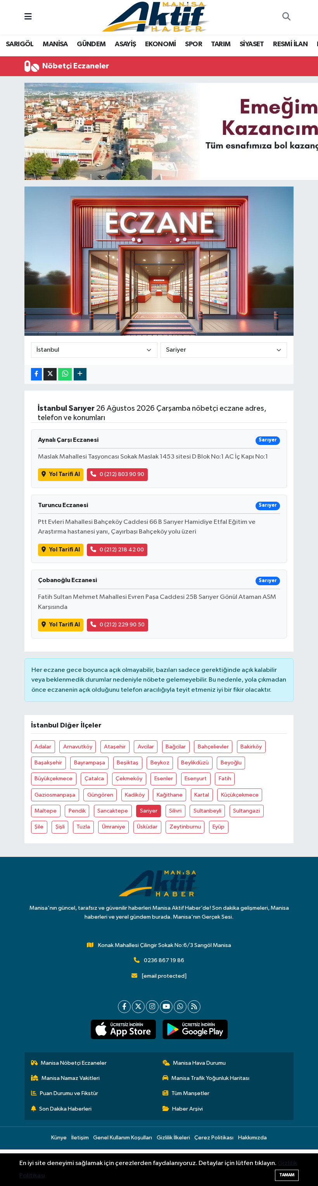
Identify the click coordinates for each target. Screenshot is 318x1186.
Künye (59, 1138)
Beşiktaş (127, 763)
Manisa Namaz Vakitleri (70, 1078)
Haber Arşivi (187, 1109)
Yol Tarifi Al (64, 474)
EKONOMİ (160, 44)
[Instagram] (152, 1006)
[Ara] (286, 17)
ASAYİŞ (125, 44)
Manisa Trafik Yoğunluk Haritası (210, 1078)
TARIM (220, 44)
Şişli (60, 827)
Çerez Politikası (213, 1138)
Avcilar (146, 747)
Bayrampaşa (89, 763)
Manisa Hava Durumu (199, 1063)
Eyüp (219, 827)
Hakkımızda (252, 1138)
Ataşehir (115, 747)
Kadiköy (135, 795)
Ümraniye (113, 827)
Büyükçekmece (54, 778)
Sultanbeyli (207, 811)
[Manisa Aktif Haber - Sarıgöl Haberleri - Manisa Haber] (155, 16)
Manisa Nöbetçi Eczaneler (74, 1063)
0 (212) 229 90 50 (122, 625)
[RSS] (194, 1006)
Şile (39, 827)
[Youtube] (166, 1006)
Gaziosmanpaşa (55, 795)
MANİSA (55, 44)
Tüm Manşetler (190, 1093)
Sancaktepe (112, 811)
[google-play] (195, 1029)
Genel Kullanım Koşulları (122, 1138)
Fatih (225, 778)
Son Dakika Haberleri (65, 1109)
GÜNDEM (91, 44)
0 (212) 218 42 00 (122, 550)
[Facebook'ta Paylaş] (36, 374)
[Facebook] (124, 1006)
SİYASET (252, 44)
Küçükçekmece (240, 795)
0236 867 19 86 (164, 960)
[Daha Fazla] (80, 374)
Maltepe (46, 811)
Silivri (175, 811)
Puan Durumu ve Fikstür (69, 1093)
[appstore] (123, 1029)
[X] (138, 1006)
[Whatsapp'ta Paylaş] (65, 374)
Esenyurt (196, 778)
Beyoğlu (231, 763)
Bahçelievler (213, 747)
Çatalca (94, 778)
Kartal (201, 795)
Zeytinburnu (185, 827)
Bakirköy (251, 747)
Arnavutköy (77, 747)
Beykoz (159, 763)
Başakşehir (48, 763)
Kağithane (170, 795)
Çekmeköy (129, 778)
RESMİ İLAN (290, 44)
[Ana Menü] (28, 17)
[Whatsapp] (180, 1006)
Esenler (163, 778)
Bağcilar (176, 747)
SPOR (193, 44)
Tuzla (83, 827)
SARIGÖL (20, 44)
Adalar (43, 747)
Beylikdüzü (195, 763)
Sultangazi (246, 811)
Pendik (77, 811)
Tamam (286, 1175)
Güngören (100, 795)
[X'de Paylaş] (50, 374)
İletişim (80, 1138)
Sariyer (148, 811)
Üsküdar (147, 827)
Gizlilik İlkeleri (173, 1138)
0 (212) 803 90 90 (122, 474)
